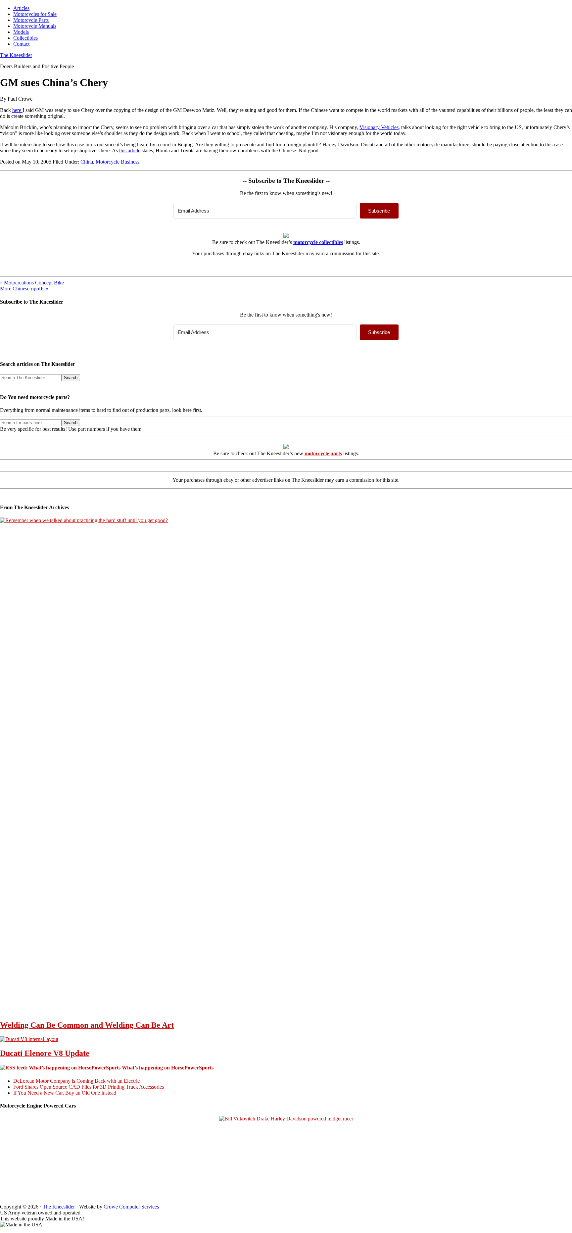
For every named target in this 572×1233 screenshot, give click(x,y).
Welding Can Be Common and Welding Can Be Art (87, 1025)
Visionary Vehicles (379, 127)
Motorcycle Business (117, 162)
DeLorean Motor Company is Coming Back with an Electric (76, 1081)
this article (129, 150)
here (17, 110)
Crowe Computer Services (131, 1206)
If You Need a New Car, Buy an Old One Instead (64, 1093)
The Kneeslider (16, 55)
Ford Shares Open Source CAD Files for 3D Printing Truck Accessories (88, 1087)
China (86, 162)
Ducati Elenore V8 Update (44, 1053)
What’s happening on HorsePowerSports (168, 1067)
